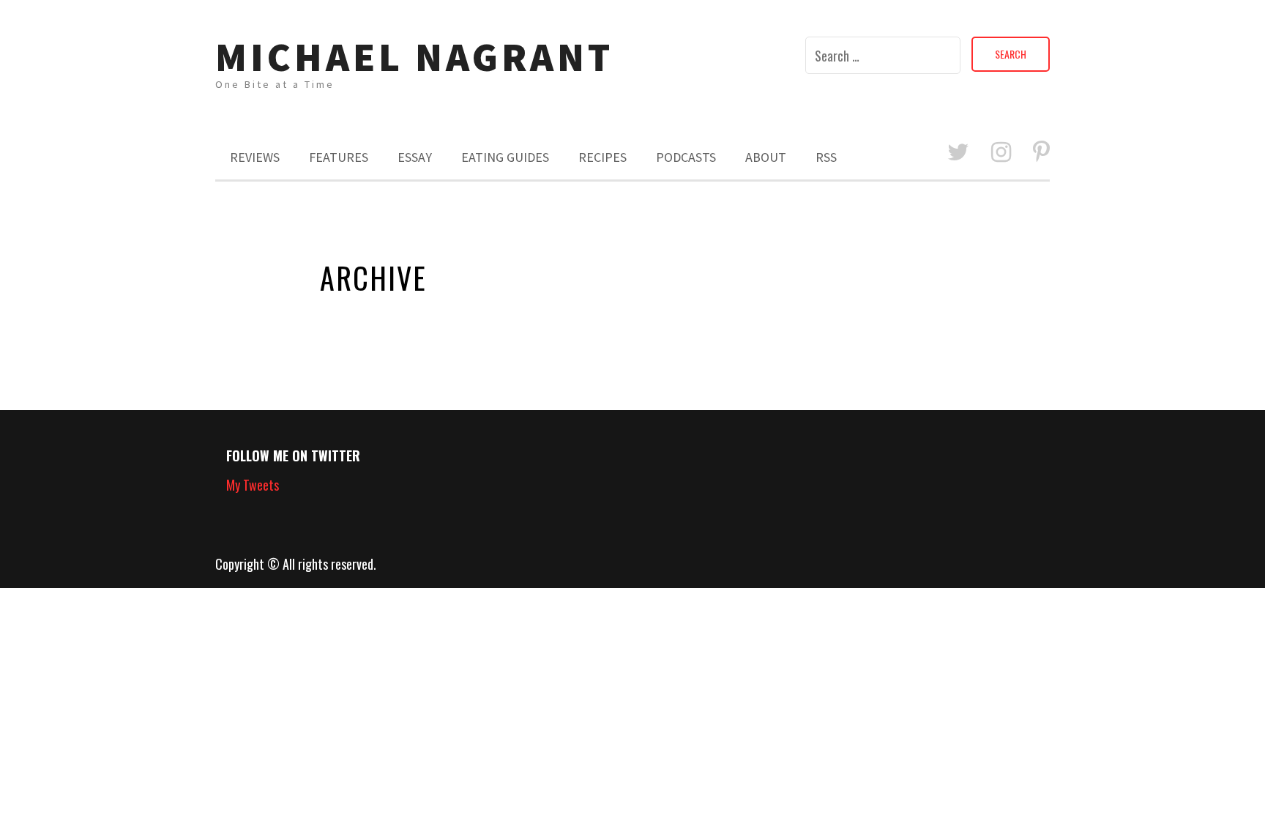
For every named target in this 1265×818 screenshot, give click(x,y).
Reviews (255, 157)
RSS (826, 157)
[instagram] (1001, 152)
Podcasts (686, 157)
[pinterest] (1041, 152)
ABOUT (765, 157)
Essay (415, 157)
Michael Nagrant (414, 56)
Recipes (602, 157)
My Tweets (252, 484)
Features (338, 157)
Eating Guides (505, 157)
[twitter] (958, 152)
